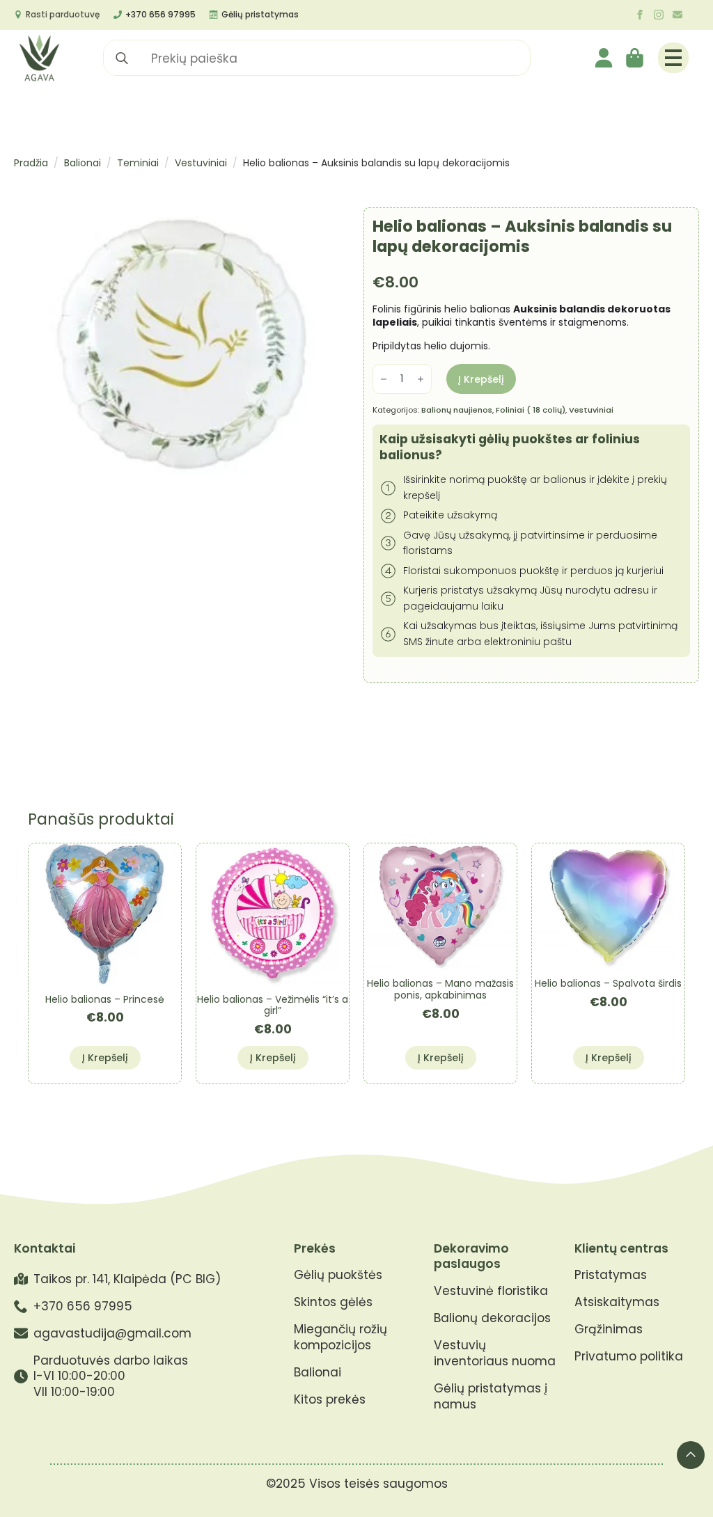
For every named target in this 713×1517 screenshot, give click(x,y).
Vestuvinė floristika (491, 1291)
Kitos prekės (330, 1400)
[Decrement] (383, 379)
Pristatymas (610, 1275)
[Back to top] (691, 1455)
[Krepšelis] (636, 58)
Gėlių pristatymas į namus (490, 1397)
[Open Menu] (673, 57)
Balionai (82, 163)
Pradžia (31, 163)
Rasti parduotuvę (63, 14)
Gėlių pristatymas (260, 14)
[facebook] (640, 14)
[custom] (677, 14)
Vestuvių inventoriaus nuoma (495, 1353)
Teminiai (138, 163)
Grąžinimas (608, 1329)
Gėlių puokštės (338, 1275)
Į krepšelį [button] (105, 1058)
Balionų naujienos (456, 409)
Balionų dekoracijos (492, 1318)
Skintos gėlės (333, 1302)
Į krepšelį (481, 379)
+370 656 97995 (160, 14)
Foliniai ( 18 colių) (530, 409)
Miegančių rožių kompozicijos (340, 1337)
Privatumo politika (628, 1357)
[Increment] (420, 379)
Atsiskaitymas (616, 1302)
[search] (122, 58)
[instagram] (658, 14)
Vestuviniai (201, 163)
